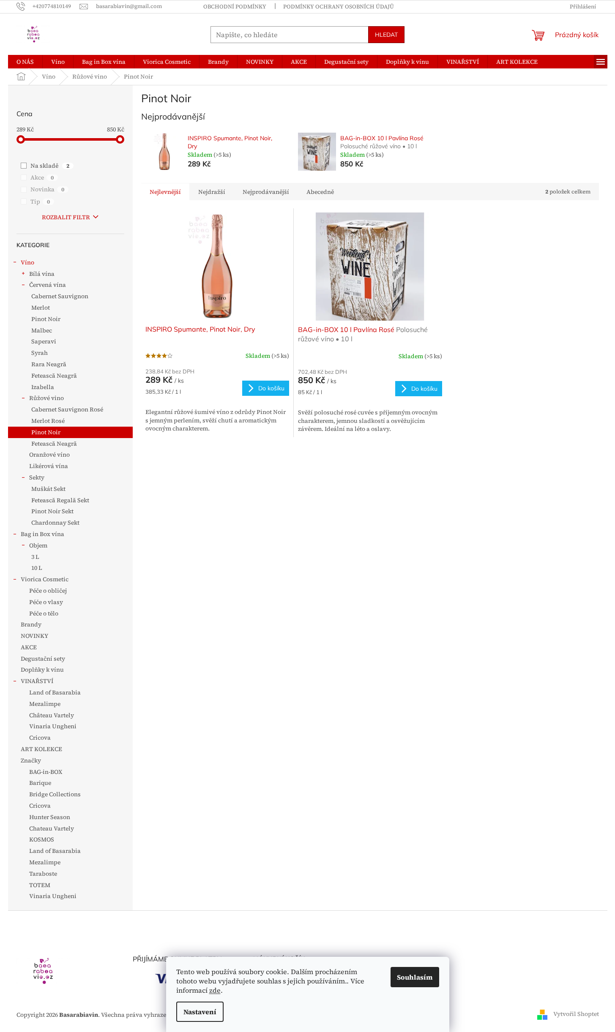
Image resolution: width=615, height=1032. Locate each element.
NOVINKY (34, 636)
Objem (38, 545)
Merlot (40, 307)
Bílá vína (42, 274)
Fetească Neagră (54, 375)
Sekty (36, 477)
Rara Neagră (48, 364)
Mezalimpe (44, 704)
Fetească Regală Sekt (60, 500)
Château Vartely (51, 715)
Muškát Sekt (48, 489)
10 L (36, 568)
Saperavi (43, 341)
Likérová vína (48, 466)
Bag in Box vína (42, 534)
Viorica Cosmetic (44, 579)
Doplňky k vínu (42, 669)
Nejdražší (211, 192)
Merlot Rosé (48, 421)
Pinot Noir (45, 319)
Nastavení (199, 1011)
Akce (42, 177)
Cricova (40, 737)
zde (215, 990)
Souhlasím (415, 977)
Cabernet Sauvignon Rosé (67, 409)
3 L (35, 557)
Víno (27, 262)
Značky (31, 760)
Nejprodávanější (266, 192)
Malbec (41, 330)
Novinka (47, 189)
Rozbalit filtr (66, 217)
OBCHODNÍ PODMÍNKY (234, 6)
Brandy (31, 624)
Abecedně (320, 192)
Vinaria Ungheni (53, 726)
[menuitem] (25, 61)
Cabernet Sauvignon (59, 296)
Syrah (39, 353)
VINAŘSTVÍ (37, 681)
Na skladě (49, 165)
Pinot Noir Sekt (52, 511)
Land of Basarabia (55, 692)
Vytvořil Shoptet (576, 1014)
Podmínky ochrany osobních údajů (338, 6)
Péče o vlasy (46, 602)
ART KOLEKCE (41, 749)
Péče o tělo (43, 613)
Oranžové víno (49, 454)
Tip (40, 201)
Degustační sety (43, 658)
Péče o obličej (48, 590)
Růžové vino (46, 398)
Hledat (386, 34)
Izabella (42, 387)
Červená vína (47, 284)
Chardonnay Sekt (55, 522)
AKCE (29, 647)
